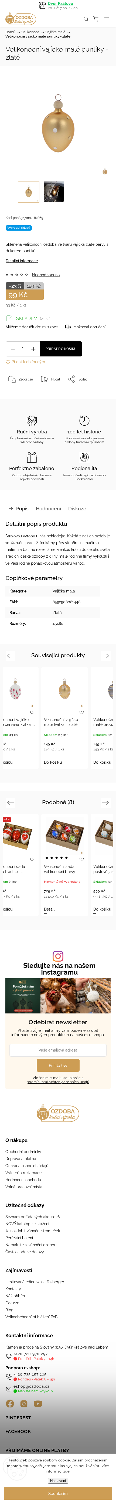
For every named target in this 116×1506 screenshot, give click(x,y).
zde (66, 1471)
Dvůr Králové (63, 5)
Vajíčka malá (64, 591)
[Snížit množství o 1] (12, 349)
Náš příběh (15, 1296)
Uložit (18, 396)
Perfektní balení (19, 1238)
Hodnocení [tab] (48, 508)
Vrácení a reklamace (23, 1173)
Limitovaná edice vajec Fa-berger (34, 1282)
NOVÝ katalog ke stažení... (28, 1224)
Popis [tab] (22, 508)
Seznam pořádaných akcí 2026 (32, 1217)
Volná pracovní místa (23, 1187)
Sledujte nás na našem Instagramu (59, 969)
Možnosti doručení (89, 327)
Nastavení (58, 1481)
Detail (49, 909)
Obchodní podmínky (23, 1152)
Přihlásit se (58, 1065)
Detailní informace (22, 261)
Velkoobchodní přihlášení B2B (31, 1317)
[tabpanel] (60, 718)
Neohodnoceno (46, 275)
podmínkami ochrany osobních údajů (58, 1082)
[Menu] (106, 19)
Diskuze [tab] (77, 508)
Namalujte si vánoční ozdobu (30, 1245)
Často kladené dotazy (24, 1252)
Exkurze (12, 1303)
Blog (9, 1310)
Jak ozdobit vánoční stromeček (32, 1231)
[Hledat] (86, 19)
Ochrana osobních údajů (26, 1166)
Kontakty (13, 1289)
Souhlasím (58, 1493)
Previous (11, 655)
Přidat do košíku (61, 349)
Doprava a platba (20, 1159)
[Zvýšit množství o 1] (33, 349)
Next (106, 655)
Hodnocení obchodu (23, 1180)
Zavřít (98, 393)
